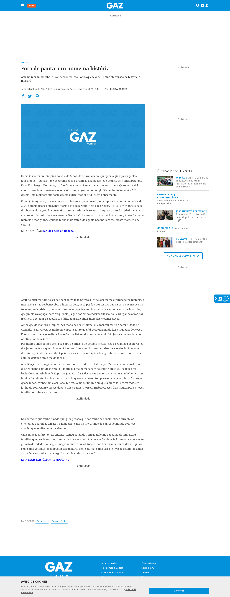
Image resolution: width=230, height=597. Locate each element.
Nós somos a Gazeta (112, 567)
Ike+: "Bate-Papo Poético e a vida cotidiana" (191, 240)
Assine (31, 5)
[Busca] (198, 5)
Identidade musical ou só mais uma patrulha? (172, 199)
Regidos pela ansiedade (58, 230)
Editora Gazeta (148, 563)
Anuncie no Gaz (109, 563)
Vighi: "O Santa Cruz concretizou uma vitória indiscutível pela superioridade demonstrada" (192, 182)
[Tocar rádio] (202, 5)
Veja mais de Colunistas (181, 255)
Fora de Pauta (59, 521)
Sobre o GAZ (147, 567)
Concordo (179, 590)
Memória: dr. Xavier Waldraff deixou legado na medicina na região (191, 216)
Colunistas (42, 521)
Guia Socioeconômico (112, 572)
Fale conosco (148, 572)
